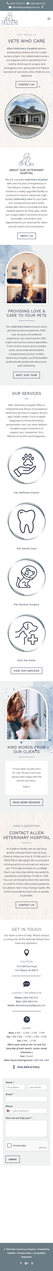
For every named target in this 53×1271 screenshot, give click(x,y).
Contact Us (26, 84)
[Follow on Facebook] (21, 1263)
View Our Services (26, 670)
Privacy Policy (24, 1253)
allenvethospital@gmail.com (30, 1005)
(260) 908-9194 (29, 1001)
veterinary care (23, 199)
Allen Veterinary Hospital (22, 48)
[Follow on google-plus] (26, 1263)
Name (10, 1082)
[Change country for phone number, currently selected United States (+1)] (9, 1111)
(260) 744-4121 (30, 997)
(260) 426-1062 (41, 1060)
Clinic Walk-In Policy (28, 1066)
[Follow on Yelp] (32, 1263)
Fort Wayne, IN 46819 (26, 970)
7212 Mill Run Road (26, 966)
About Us (26, 235)
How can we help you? (19, 1118)
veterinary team (20, 326)
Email (10, 1094)
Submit (13, 1159)
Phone (9, 1106)
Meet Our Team (26, 375)
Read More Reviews (26, 802)
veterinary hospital (36, 179)
